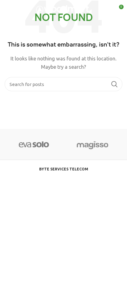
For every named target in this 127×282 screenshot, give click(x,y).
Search (114, 84)
